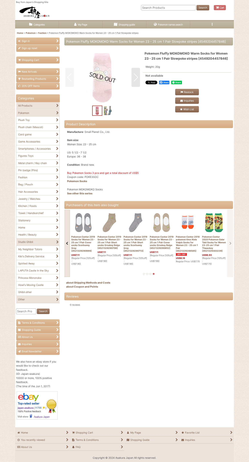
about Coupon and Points (82, 286)
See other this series (79, 193)
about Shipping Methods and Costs (88, 282)
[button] (212, 24)
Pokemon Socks (77, 181)
